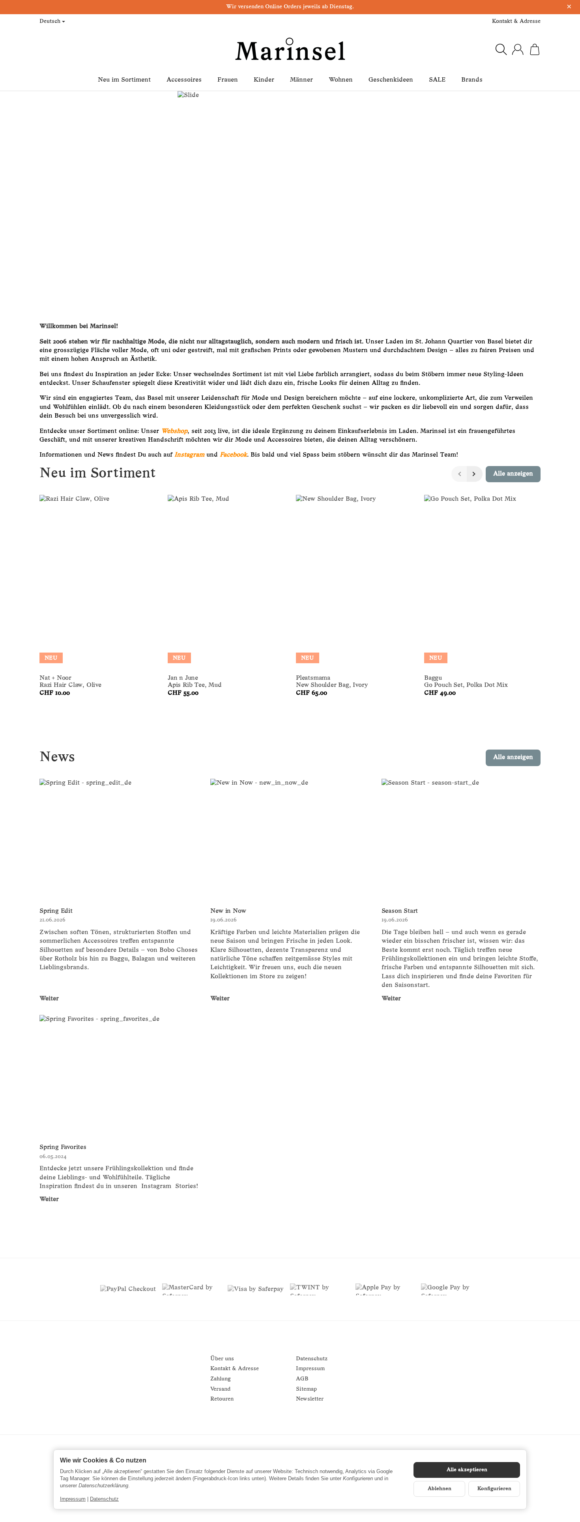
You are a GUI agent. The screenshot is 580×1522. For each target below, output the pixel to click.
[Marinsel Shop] (289, 49)
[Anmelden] (518, 49)
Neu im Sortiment (124, 80)
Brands (472, 80)
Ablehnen (439, 1488)
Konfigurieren (494, 1488)
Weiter (49, 999)
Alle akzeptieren (467, 1469)
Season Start (400, 911)
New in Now (228, 911)
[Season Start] (461, 838)
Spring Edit (56, 911)
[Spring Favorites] (118, 1074)
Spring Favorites (62, 1147)
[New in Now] (289, 838)
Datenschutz (104, 1499)
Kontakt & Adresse (516, 21)
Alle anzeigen (513, 757)
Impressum (73, 1499)
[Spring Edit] (118, 838)
